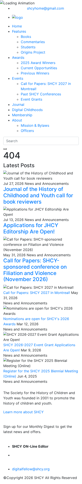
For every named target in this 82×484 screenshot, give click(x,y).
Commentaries (33, 42)
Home (17, 26)
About (17, 120)
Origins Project (33, 52)
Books (26, 36)
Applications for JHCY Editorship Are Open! (30, 228)
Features (19, 31)
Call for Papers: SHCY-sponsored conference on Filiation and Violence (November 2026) (35, 269)
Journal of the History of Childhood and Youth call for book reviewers (38, 195)
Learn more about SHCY (23, 412)
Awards (18, 57)
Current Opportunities (39, 68)
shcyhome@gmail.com (45, 8)
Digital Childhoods (27, 110)
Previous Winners (35, 73)
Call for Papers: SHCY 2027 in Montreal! (36, 292)
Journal (18, 104)
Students (28, 47)
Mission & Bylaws (35, 125)
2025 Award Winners (38, 63)
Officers (27, 130)
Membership (22, 115)
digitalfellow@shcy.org (31, 469)
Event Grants (31, 99)
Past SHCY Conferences (41, 94)
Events (17, 78)
